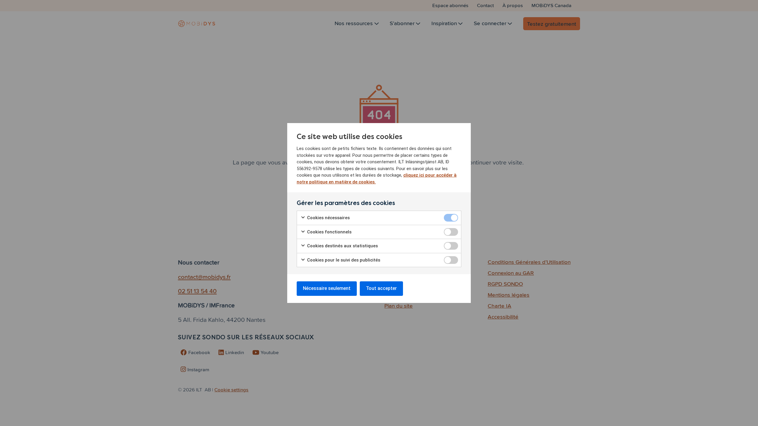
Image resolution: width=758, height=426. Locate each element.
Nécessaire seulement (327, 288)
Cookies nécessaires (328, 217)
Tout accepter (381, 288)
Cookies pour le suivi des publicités (343, 260)
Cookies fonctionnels (328, 232)
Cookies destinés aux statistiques (342, 245)
